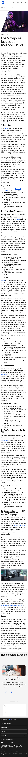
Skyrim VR (4, 441)
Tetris (18, 220)
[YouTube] (12, 742)
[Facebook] (2, 742)
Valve (16, 525)
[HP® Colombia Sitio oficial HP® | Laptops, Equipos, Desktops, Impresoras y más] (3, 2)
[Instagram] (5, 742)
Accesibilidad (4, 746)
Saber (6, 128)
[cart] (18, 2)
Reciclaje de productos (17, 745)
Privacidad (11, 746)
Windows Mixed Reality (15, 605)
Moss (3, 280)
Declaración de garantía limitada (8, 747)
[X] (9, 742)
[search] (14, 2)
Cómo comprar (5, 727)
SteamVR (4, 605)
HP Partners (4, 735)
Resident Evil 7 (5, 374)
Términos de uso (18, 746)
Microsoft (22, 525)
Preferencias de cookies (6, 749)
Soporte (3, 731)
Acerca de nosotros (6, 723)
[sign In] (21, 2)
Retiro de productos (5, 745)
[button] (12, 701)
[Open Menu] (25, 2)
